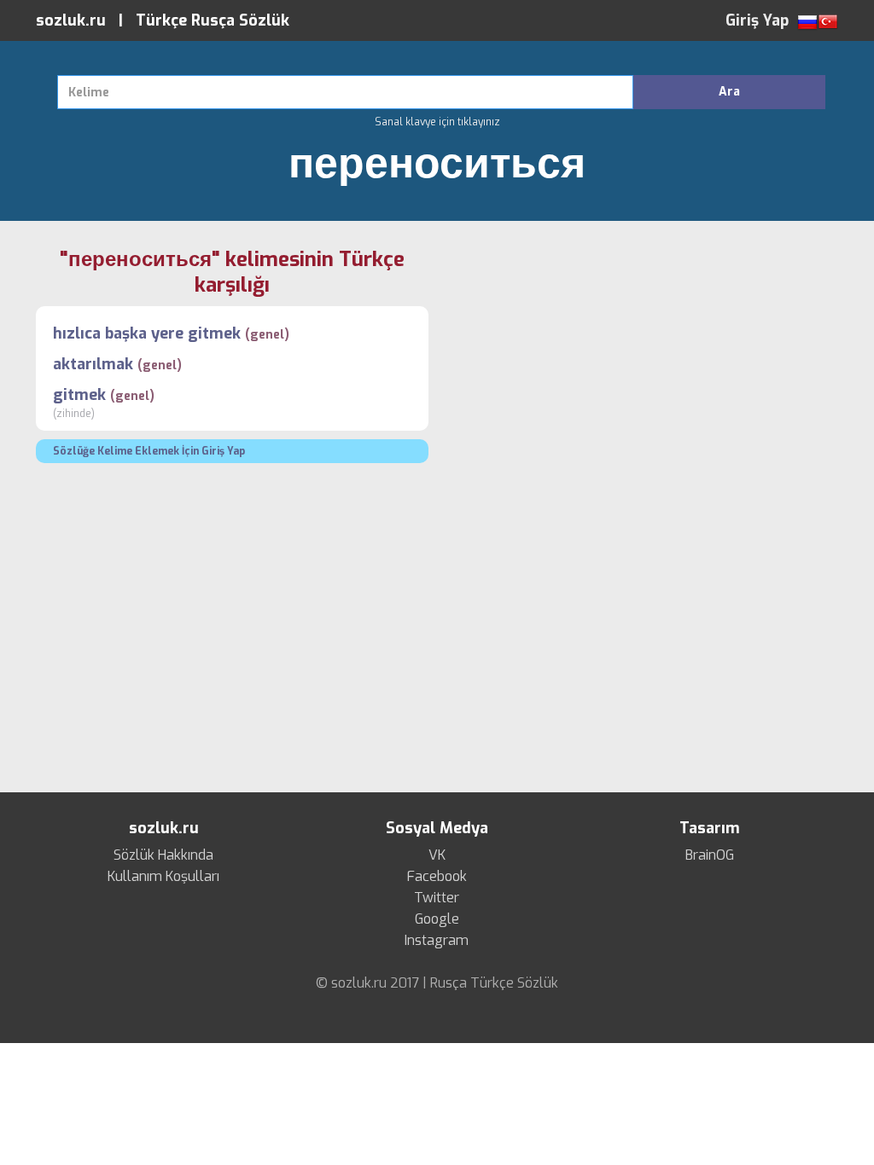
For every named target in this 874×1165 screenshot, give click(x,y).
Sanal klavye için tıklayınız (437, 122)
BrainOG (709, 855)
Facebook (437, 876)
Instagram (437, 940)
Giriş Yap (757, 20)
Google (437, 919)
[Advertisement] (642, 365)
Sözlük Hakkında (163, 855)
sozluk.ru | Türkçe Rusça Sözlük (162, 20)
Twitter (436, 898)
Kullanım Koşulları (163, 876)
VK (437, 855)
